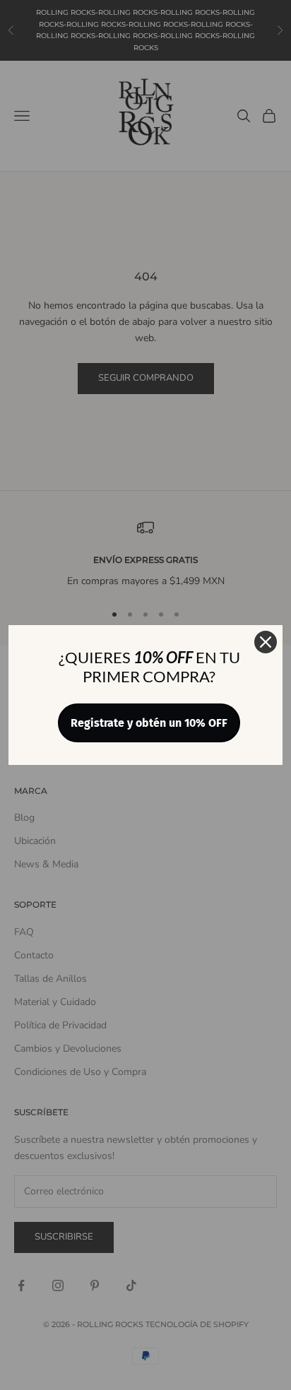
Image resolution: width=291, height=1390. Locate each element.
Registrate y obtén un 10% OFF (149, 723)
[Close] (266, 642)
